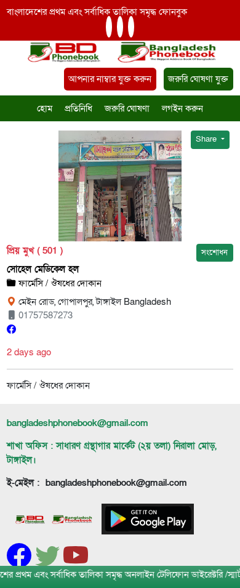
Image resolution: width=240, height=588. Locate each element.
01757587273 (44, 315)
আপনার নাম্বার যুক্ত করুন (109, 79)
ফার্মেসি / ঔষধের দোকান (59, 283)
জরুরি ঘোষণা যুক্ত (198, 79)
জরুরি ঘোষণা (127, 108)
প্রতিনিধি (78, 108)
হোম (44, 108)
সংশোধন (214, 252)
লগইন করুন (182, 108)
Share (207, 139)
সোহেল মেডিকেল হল (43, 269)
